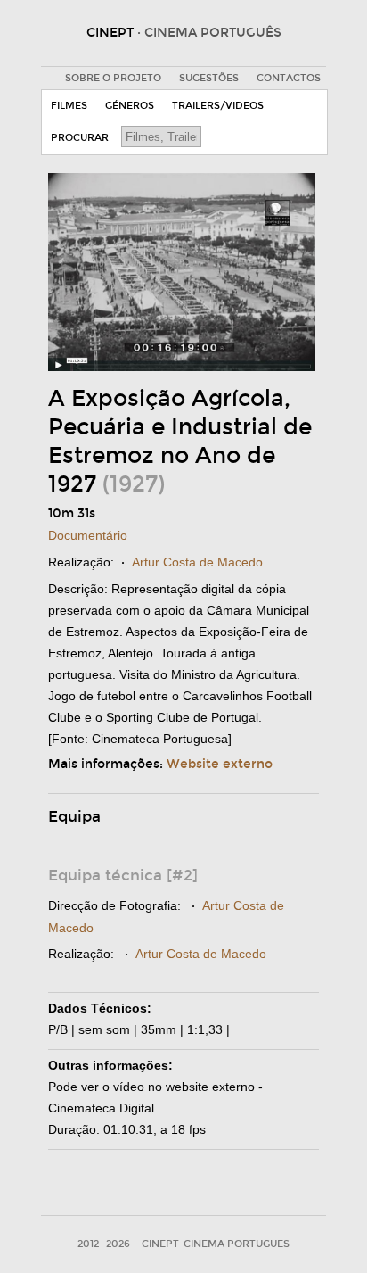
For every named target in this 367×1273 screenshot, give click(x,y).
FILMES (69, 106)
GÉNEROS (129, 106)
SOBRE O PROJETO (113, 78)
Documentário (87, 535)
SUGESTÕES (209, 78)
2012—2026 (103, 1244)
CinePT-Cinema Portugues (216, 1244)
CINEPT (183, 32)
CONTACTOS (289, 78)
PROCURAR (80, 138)
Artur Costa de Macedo (197, 562)
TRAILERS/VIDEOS (218, 106)
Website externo (220, 764)
